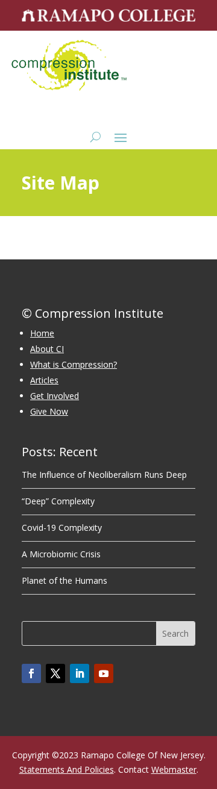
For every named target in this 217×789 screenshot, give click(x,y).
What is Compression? (73, 364)
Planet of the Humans (64, 580)
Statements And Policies (66, 769)
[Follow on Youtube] (103, 673)
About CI (47, 348)
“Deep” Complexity (58, 501)
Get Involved (54, 395)
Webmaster (174, 769)
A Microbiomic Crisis (61, 554)
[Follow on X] (55, 673)
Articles (44, 380)
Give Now (49, 411)
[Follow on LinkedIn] (79, 673)
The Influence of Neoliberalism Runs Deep (104, 474)
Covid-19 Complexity (62, 527)
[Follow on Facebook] (31, 673)
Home (42, 333)
